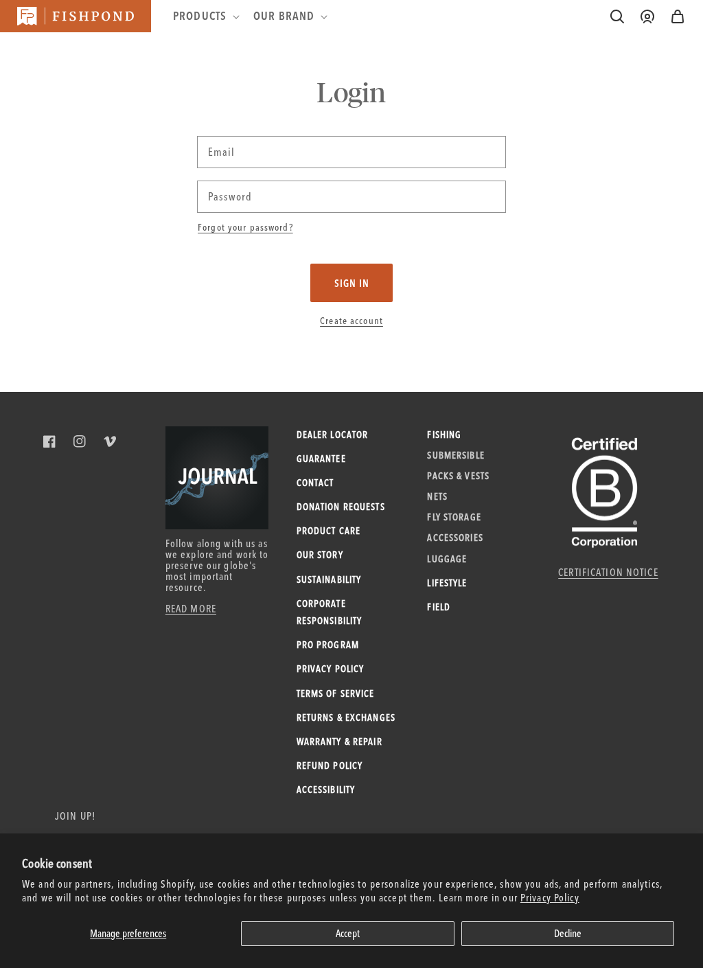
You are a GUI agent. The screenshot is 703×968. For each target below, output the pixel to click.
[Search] (617, 16)
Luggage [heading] (447, 559)
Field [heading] (438, 607)
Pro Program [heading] (328, 644)
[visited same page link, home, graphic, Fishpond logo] (75, 16)
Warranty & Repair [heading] (339, 741)
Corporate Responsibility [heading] (329, 612)
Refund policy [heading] (330, 765)
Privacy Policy (549, 897)
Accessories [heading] (455, 537)
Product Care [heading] (329, 531)
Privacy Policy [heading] (331, 668)
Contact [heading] (315, 482)
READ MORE (190, 608)
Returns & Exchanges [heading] (346, 717)
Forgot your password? (245, 227)
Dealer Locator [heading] (333, 434)
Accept (348, 933)
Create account (351, 320)
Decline (567, 933)
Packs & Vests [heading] (458, 476)
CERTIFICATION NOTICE (608, 572)
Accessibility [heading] (326, 789)
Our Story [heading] (320, 555)
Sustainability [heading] (329, 579)
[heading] (205, 16)
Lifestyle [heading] (447, 583)
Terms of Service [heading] (336, 693)
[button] (677, 16)
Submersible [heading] (455, 455)
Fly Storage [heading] (454, 517)
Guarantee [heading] (321, 458)
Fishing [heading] (444, 434)
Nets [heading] (437, 496)
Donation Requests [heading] (341, 506)
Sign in (351, 283)
